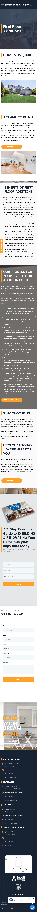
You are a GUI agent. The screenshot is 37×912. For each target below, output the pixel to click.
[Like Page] (16, 857)
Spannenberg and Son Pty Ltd (17, 869)
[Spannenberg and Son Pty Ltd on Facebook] (18, 863)
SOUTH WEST (8, 782)
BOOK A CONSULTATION (11, 147)
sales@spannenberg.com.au (14, 770)
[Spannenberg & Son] (18, 4)
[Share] (21, 857)
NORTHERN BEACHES (11, 759)
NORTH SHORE (9, 804)
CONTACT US (10, 741)
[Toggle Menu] (2, 4)
